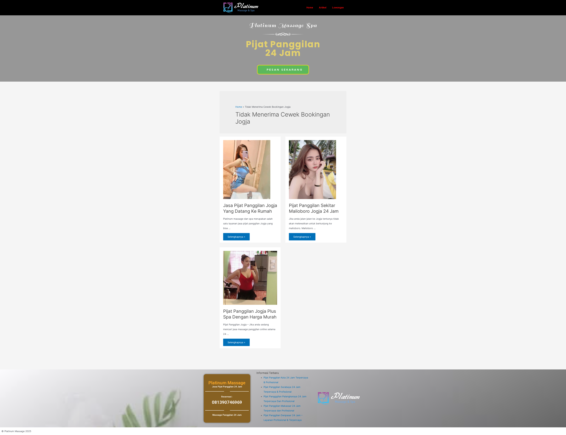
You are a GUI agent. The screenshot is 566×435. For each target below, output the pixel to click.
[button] (283, 69)
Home (309, 7)
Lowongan (338, 7)
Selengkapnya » (236, 235)
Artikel (322, 7)
